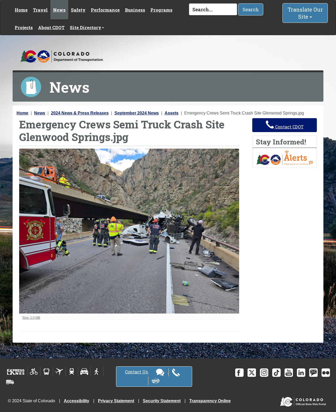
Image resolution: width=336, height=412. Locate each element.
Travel (40, 10)
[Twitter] (251, 372)
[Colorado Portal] (304, 400)
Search (251, 9)
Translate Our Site (305, 13)
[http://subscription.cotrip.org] (284, 157)
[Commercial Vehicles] (10, 382)
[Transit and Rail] (46, 371)
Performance (105, 10)
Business (135, 10)
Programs (161, 10)
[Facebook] (239, 372)
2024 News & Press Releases (80, 113)
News (59, 10)
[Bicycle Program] (34, 371)
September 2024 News (136, 113)
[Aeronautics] (59, 371)
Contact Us (137, 371)
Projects (24, 27)
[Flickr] (325, 372)
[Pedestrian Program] (97, 371)
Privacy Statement (116, 401)
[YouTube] (288, 372)
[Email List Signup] (313, 372)
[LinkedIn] (301, 372)
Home (21, 10)
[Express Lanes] (16, 371)
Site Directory (85, 27)
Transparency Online (210, 401)
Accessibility (76, 401)
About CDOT (51, 27)
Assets (171, 113)
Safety (78, 10)
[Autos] (84, 371)
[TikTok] (276, 372)
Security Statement (162, 401)
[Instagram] (264, 372)
